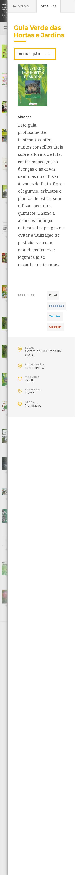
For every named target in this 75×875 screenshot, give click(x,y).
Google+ (55, 326)
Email (53, 295)
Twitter (54, 316)
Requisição (29, 54)
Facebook (56, 305)
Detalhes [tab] (48, 6)
